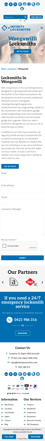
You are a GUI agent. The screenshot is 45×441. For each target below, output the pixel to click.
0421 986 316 (25, 320)
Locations (12, 69)
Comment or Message (11, 209)
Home (3, 69)
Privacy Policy (22, 439)
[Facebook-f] (11, 4)
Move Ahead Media (34, 429)
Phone (5, 197)
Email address (8, 185)
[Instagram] (15, 4)
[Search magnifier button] (25, 17)
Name (4, 173)
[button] (42, 28)
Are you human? (9, 240)
